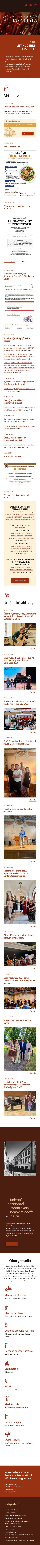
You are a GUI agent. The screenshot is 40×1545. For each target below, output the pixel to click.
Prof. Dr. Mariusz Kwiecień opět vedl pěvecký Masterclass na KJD (20, 742)
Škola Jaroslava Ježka (11, 1537)
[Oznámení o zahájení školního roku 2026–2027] (20, 137)
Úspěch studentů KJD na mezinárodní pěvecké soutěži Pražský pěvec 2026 (17, 1084)
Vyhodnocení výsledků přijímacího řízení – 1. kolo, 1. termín (19, 420)
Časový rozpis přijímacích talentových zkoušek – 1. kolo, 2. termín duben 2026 (20, 408)
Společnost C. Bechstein (12, 1509)
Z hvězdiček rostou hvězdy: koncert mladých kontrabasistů (19, 936)
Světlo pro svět (10, 1529)
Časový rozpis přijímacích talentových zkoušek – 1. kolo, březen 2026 (19, 446)
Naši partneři (12, 1504)
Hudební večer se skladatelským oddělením (18, 810)
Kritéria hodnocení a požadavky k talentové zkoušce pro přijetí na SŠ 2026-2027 (21, 570)
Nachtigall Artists (10, 1532)
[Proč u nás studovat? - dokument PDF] (20, 486)
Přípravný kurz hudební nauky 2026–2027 (17, 207)
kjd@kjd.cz (13, 1491)
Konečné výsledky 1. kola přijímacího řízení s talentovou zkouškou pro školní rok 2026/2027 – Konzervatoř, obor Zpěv (19, 357)
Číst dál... (33, 648)
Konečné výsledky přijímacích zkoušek (17, 339)
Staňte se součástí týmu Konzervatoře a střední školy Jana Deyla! (19, 276)
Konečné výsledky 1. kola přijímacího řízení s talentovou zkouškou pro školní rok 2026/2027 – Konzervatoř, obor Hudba (19, 348)
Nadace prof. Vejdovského (13, 1526)
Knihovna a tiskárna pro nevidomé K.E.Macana (19, 1534)
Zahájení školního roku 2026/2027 (19, 107)
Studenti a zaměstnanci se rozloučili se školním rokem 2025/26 (20, 702)
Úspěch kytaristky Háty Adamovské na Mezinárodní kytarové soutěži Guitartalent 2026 (20, 616)
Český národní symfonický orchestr (16, 1515)
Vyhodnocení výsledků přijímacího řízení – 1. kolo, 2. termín (19, 383)
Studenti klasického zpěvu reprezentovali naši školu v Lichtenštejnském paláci (16, 873)
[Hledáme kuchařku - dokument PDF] (20, 197)
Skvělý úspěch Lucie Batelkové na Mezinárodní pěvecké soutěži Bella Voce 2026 (19, 660)
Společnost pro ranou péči (13, 1518)
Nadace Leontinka (10, 1512)
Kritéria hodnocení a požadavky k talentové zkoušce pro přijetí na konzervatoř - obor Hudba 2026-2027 (21, 536)
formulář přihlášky (9, 261)
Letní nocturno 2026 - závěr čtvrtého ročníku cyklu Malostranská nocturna (20, 980)
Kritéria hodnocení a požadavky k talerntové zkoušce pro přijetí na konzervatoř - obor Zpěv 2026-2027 (21, 549)
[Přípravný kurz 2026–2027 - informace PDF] (20, 259)
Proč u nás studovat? (13, 456)
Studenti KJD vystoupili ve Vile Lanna (17, 1021)
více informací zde (20, 580)
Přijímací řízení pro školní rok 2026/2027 (16, 496)
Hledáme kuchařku (12, 147)
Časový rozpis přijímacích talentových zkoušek (15, 401)
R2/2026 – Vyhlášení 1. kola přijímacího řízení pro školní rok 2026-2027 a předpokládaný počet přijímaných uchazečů (20, 517)
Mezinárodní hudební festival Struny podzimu (19, 1540)
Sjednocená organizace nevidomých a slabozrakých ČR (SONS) (17, 1522)
